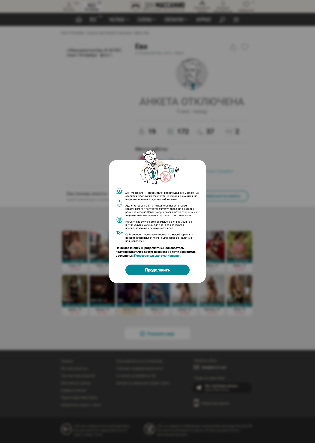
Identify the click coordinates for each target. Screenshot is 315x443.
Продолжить (157, 269)
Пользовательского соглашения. (157, 255)
